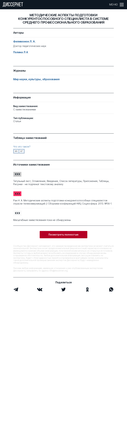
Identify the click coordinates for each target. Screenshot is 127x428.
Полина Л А (20, 52)
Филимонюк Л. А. (24, 41)
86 (16, 151)
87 (21, 151)
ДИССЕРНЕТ (13, 5)
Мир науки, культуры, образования (36, 79)
